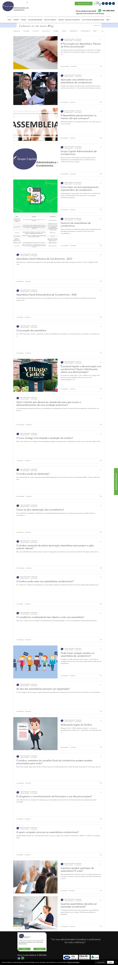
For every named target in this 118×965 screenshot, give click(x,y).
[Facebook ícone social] (18, 958)
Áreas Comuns (46, 31)
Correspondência (85, 31)
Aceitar (110, 962)
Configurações (101, 962)
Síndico (64, 31)
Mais (94, 31)
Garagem (56, 31)
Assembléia (36, 31)
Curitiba (24, 943)
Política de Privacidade (73, 962)
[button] (102, 31)
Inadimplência (73, 31)
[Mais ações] (101, 40)
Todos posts (16, 31)
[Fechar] (116, 962)
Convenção (26, 31)
